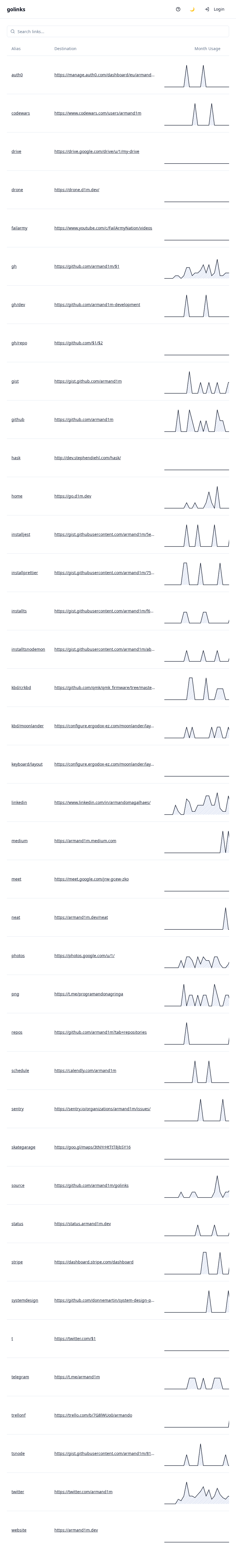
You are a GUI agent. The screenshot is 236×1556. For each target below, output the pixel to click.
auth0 (17, 74)
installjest (21, 534)
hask (16, 457)
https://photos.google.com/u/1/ (84, 955)
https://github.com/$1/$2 (78, 343)
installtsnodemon (28, 649)
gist (15, 381)
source (18, 1185)
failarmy (19, 228)
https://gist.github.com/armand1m (88, 381)
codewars (21, 113)
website (19, 1530)
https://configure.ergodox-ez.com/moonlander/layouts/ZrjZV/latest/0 (104, 725)
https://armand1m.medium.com (85, 840)
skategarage (23, 1147)
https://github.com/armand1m (83, 419)
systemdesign (25, 1300)
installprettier (25, 572)
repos (17, 1032)
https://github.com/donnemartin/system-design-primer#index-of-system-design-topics (104, 1300)
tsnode (18, 1453)
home (17, 496)
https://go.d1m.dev (72, 496)
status (17, 1223)
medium (20, 840)
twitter (18, 1491)
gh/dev (18, 304)
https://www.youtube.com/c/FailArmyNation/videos (103, 228)
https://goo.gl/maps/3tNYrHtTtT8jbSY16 (92, 1147)
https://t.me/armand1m (77, 1376)
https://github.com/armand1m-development (97, 304)
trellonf (19, 1415)
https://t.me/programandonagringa (88, 994)
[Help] (178, 9)
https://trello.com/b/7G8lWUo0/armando (93, 1415)
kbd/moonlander (28, 725)
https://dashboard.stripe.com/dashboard (94, 1262)
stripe (17, 1262)
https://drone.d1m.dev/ (76, 189)
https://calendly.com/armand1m (85, 1070)
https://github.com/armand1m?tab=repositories (100, 1032)
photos (18, 955)
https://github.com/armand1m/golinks (91, 1185)
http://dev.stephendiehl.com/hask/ (87, 457)
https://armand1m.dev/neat (81, 917)
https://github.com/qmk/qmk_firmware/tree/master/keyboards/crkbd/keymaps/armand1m (104, 687)
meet (16, 879)
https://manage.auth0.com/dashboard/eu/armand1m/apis (104, 74)
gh (14, 266)
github (18, 419)
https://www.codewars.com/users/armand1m (97, 113)
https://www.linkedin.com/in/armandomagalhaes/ (102, 802)
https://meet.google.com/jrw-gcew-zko (91, 879)
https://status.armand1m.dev (82, 1223)
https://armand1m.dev (76, 1530)
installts (19, 611)
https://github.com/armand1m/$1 (86, 266)
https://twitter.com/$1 (75, 1338)
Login (219, 9)
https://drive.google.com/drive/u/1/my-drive (96, 151)
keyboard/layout (27, 764)
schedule (20, 1070)
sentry (18, 1108)
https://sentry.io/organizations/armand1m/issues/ (102, 1108)
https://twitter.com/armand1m (83, 1491)
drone (17, 189)
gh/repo (19, 343)
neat (16, 917)
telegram (20, 1376)
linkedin (19, 802)
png (15, 994)
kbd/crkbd (21, 687)
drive (16, 151)
